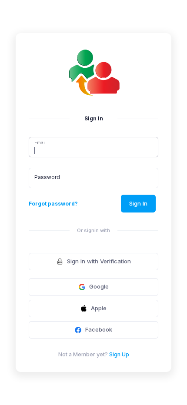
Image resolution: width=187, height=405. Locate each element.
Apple (99, 308)
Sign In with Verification (99, 261)
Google (99, 286)
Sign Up (119, 354)
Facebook (98, 329)
